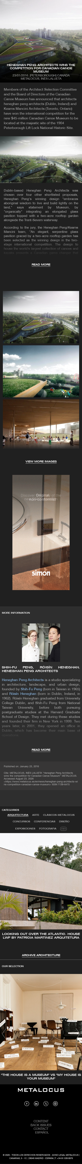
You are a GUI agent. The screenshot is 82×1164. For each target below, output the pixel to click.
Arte (35, 815)
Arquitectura (17, 815)
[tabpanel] (41, 895)
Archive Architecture (41, 955)
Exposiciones (25, 829)
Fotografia (47, 829)
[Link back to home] (41, 1092)
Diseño (64, 822)
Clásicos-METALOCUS (59, 815)
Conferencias (44, 822)
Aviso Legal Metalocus (65, 1155)
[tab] (18, 815)
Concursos (21, 822)
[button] (6, 894)
